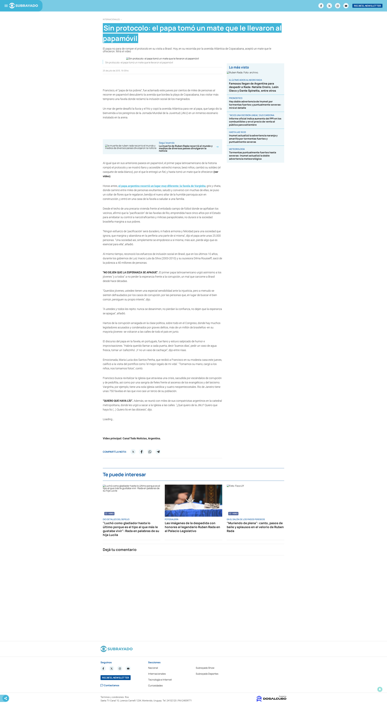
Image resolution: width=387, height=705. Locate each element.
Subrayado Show (205, 667)
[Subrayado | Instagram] (338, 5)
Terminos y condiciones (112, 697)
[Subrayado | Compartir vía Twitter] (133, 452)
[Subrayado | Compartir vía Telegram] (158, 452)
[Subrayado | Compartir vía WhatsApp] (150, 452)
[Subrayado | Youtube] (346, 5)
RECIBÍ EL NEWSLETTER (367, 5)
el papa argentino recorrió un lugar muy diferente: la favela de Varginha (162, 185)
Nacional (153, 667)
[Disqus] (193, 597)
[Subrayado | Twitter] (329, 5)
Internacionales (111, 19)
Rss (127, 697)
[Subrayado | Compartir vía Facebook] (141, 452)
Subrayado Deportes (207, 673)
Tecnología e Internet (160, 679)
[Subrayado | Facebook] (321, 5)
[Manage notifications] (379, 689)
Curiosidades (155, 685)
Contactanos (111, 685)
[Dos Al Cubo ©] (271, 700)
